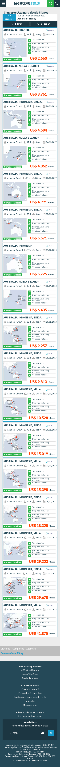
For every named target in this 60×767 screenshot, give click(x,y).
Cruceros (5, 648)
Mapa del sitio (30, 705)
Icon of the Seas (30, 674)
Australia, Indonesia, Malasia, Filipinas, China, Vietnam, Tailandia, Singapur (23, 461)
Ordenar (45, 24)
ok (50, 733)
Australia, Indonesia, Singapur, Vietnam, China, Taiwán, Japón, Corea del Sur (23, 425)
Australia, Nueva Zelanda (21, 66)
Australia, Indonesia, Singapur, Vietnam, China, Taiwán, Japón (23, 317)
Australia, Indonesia (17, 246)
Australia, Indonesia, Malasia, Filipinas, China (23, 389)
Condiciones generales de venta (30, 697)
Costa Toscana (30, 678)
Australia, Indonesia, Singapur (23, 102)
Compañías (18, 648)
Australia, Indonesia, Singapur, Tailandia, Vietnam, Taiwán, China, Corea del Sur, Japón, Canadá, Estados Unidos (23, 569)
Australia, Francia (16, 30)
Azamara (31, 648)
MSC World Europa (30, 670)
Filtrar (18, 24)
